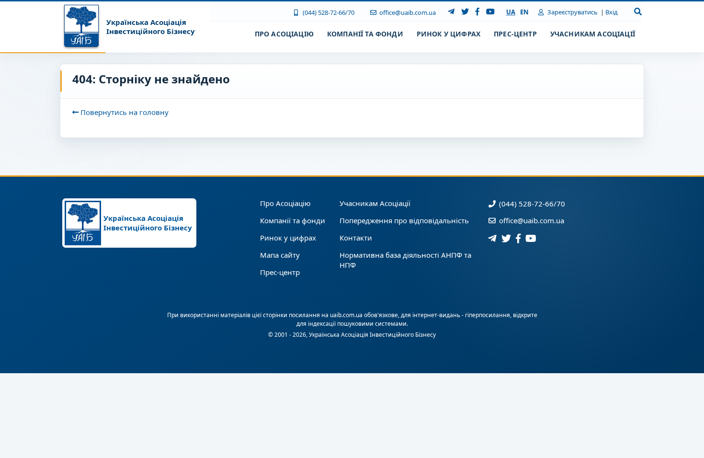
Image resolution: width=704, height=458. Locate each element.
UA (510, 12)
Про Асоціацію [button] (284, 33)
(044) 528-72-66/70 (327, 12)
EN (524, 12)
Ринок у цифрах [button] (448, 33)
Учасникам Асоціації (375, 203)
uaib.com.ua (346, 315)
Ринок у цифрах (288, 237)
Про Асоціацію (285, 203)
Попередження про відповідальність (404, 220)
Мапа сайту (280, 255)
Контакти (356, 237)
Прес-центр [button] (515, 33)
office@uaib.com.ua (407, 12)
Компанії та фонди (292, 220)
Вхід (611, 12)
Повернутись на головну (124, 112)
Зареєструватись (572, 12)
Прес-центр (280, 272)
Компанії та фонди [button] (365, 33)
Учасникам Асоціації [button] (592, 33)
